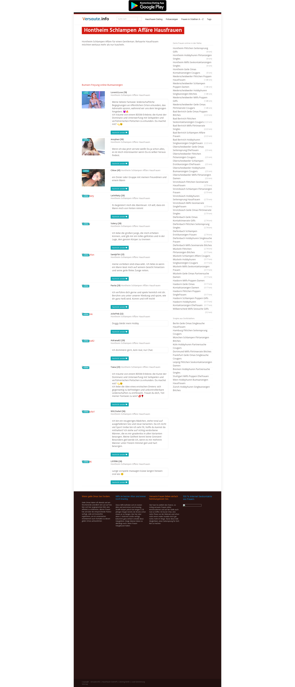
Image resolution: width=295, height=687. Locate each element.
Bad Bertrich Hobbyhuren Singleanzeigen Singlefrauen (192, 141)
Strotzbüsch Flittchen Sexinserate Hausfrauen (192, 183)
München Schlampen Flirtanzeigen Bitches (191, 339)
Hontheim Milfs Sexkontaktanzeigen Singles (192, 64)
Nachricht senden (119, 132)
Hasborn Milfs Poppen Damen (192, 280)
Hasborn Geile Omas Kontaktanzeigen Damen (192, 286)
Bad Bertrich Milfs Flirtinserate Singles (192, 127)
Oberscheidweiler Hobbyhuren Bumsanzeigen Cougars (192, 169)
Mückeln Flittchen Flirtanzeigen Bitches (192, 250)
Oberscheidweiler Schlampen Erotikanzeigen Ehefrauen (192, 162)
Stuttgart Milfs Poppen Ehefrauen (191, 376)
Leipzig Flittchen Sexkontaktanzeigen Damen (192, 364)
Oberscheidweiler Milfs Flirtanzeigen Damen (192, 176)
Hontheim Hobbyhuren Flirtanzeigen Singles (192, 57)
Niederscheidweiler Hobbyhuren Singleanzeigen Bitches (192, 92)
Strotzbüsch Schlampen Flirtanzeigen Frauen (192, 190)
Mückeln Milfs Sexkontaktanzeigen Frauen (192, 268)
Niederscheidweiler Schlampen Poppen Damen (192, 85)
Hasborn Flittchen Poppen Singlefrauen (192, 293)
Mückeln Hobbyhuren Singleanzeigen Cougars (192, 261)
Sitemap (85, 684)
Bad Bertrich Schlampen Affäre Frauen (192, 134)
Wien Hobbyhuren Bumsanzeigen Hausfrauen (190, 381)
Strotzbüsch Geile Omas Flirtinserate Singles (192, 211)
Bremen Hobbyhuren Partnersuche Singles (191, 371)
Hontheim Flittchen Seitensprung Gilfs (192, 50)
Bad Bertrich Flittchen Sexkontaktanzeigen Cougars (192, 120)
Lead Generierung (138, 682)
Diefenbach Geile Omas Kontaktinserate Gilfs (192, 219)
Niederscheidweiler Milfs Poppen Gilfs (192, 99)
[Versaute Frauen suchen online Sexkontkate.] (95, 19)
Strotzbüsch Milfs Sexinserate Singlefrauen (192, 204)
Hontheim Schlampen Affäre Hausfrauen (130, 95)
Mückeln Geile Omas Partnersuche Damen (192, 275)
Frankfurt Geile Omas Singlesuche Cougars (191, 356)
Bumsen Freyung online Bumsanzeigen (102, 84)
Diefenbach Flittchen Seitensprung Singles (192, 226)
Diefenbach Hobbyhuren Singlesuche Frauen (192, 240)
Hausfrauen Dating (153, 19)
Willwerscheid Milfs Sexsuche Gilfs (192, 309)
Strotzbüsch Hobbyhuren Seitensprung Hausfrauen (192, 197)
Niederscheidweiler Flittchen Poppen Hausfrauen (192, 78)
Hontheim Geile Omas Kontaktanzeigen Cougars (192, 71)
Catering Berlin (124, 682)
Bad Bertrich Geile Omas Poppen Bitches (192, 113)
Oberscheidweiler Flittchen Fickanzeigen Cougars (192, 155)
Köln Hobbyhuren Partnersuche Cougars (189, 346)
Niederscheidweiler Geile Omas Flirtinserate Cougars (192, 106)
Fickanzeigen (172, 19)
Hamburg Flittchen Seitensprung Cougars (190, 332)
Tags (209, 19)
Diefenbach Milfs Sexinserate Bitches (192, 245)
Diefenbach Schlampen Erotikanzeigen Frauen (192, 233)
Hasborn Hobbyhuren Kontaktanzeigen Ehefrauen (192, 303)
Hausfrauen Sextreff (109, 682)
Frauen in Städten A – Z (192, 19)
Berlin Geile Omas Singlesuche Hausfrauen (189, 325)
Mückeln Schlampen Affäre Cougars (192, 256)
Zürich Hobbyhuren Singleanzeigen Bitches (191, 388)
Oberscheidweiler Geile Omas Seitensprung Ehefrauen (192, 148)
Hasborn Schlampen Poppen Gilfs (192, 298)
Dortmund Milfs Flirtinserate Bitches (192, 351)
